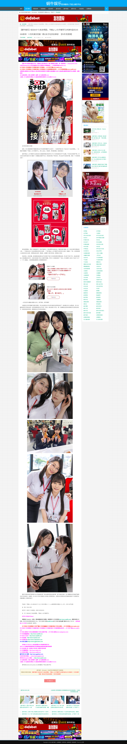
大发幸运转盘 (99, 270)
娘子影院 (86, 279)
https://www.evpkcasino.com (34, 639)
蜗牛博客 (86, 306)
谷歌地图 (69, 742)
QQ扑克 (98, 246)
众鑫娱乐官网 (87, 255)
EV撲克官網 (86, 244)
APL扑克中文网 (87, 235)
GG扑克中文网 (99, 244)
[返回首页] (20, 24)
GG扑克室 (86, 246)
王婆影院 (98, 299)
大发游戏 (81, 9)
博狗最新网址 (87, 266)
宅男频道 (43, 9)
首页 (21, 9)
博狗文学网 (98, 264)
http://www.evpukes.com (33, 637)
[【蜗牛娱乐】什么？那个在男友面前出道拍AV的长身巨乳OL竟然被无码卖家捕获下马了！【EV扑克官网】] (57, 699)
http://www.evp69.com (35, 652)
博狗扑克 (98, 262)
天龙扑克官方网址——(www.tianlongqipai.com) (32, 656)
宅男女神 (35, 9)
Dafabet (85, 237)
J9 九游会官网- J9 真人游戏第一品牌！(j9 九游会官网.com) (34, 75)
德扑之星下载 (99, 284)
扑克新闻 (86, 290)
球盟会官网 (86, 301)
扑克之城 (86, 286)
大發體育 (98, 273)
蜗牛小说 (86, 308)
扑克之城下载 (99, 286)
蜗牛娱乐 (30, 37)
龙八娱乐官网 (99, 319)
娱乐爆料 (27, 9)
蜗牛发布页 (98, 306)
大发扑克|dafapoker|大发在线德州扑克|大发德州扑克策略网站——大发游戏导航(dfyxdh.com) (43, 65)
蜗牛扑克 (73, 9)
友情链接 (59, 742)
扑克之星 (86, 288)
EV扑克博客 (99, 242)
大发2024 (98, 266)
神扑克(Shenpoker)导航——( (27, 658)
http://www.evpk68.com (36, 636)
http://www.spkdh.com (40, 658)
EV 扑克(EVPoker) (29, 616)
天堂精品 (98, 275)
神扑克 (85, 304)
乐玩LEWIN (99, 251)
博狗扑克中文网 (87, 264)
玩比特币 (50, 9)
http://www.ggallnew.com (36, 654)
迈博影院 (98, 317)
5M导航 (85, 231)
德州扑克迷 (98, 282)
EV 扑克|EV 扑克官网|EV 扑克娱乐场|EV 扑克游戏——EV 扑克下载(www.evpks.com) (41, 67)
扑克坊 (97, 288)
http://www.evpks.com (35, 650)
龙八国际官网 (87, 319)
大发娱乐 (86, 270)
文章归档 (64, 742)
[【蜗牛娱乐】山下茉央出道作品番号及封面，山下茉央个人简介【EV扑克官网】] (73, 699)
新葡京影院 (98, 293)
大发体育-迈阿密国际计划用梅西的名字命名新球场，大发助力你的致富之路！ (65, 690)
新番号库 (86, 293)
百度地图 (74, 742)
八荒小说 (98, 255)
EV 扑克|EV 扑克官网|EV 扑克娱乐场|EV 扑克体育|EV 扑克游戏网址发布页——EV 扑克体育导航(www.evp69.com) (48, 69)
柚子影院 (86, 297)
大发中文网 (98, 268)
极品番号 (98, 295)
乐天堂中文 (86, 251)
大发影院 (86, 273)
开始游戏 (58, 12)
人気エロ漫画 (99, 253)
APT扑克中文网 (99, 235)
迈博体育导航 (87, 317)
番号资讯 (58, 9)
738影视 (98, 233)
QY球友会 (86, 248)
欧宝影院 (98, 297)
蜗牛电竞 (66, 9)
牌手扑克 (86, 299)
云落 (83, 742)
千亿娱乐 (86, 259)
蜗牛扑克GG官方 (100, 310)
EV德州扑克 (86, 240)
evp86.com (50, 621)
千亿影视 (86, 262)
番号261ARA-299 (25, 690)
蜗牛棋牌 (98, 312)
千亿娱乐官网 (99, 259)
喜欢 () (51, 680)
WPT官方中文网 (100, 248)
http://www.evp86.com (64, 619)
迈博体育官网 (99, 315)
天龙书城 (86, 277)
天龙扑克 (98, 277)
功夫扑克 (86, 257)
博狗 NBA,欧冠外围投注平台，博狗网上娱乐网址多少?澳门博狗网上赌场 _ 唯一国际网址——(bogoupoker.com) (49, 63)
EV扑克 (98, 240)
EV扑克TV (86, 242)
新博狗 (97, 290)
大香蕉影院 (86, 275)
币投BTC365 (99, 279)
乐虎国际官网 (87, 253)
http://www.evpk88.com (37, 634)
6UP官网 (98, 231)
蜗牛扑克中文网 (87, 312)
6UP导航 (86, 233)
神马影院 (98, 304)
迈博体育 (89, 9)
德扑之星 (86, 284)
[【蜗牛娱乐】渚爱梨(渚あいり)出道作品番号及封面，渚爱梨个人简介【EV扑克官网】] (42, 699)
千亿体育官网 (99, 257)
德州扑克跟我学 (87, 282)
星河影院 (86, 295)
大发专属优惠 (87, 268)
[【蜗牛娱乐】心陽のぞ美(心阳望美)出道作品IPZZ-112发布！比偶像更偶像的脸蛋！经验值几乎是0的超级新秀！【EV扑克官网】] (27, 699)
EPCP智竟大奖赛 (100, 237)
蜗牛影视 (98, 308)
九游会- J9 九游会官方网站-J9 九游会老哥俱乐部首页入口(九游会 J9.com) (38, 77)
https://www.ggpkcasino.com (35, 641)
